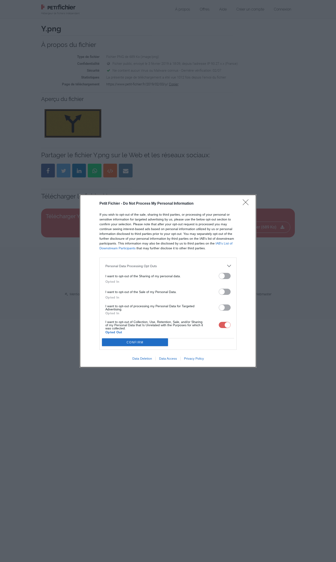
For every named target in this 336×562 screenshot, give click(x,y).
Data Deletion (142, 358)
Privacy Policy (194, 358)
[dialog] (168, 281)
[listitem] (168, 265)
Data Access (168, 358)
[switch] (225, 276)
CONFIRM (135, 342)
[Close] (247, 203)
